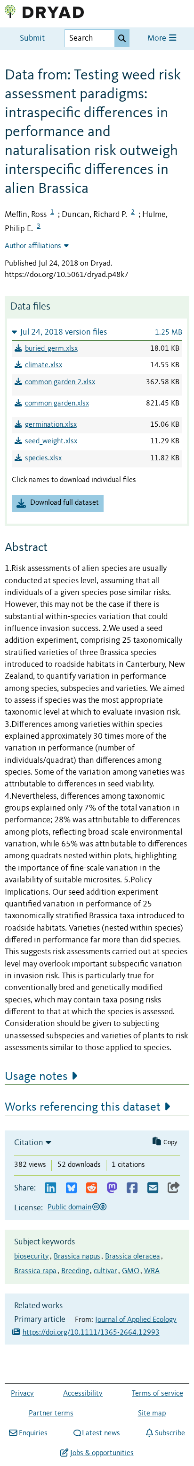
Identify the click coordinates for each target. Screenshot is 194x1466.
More (157, 38)
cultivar (105, 1271)
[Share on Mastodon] (111, 1188)
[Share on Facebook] (132, 1188)
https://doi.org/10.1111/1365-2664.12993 (91, 1333)
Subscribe (170, 1433)
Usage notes (36, 1076)
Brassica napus (77, 1256)
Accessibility (83, 1393)
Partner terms (51, 1413)
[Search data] (121, 38)
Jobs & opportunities (101, 1453)
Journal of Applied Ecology (136, 1320)
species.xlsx (43, 458)
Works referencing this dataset (83, 1107)
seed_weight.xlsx (51, 441)
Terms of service (157, 1393)
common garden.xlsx (57, 403)
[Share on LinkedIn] (50, 1188)
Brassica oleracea (132, 1256)
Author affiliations (33, 246)
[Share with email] (152, 1188)
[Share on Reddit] (91, 1188)
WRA (152, 1271)
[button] (97, 332)
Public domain (69, 1207)
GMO (130, 1271)
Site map (152, 1413)
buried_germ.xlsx (51, 349)
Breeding (75, 1271)
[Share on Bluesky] (71, 1188)
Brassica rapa (35, 1271)
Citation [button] (28, 1142)
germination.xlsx (51, 425)
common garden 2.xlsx (60, 382)
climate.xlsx (43, 365)
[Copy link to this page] (174, 1188)
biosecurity (31, 1256)
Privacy (22, 1393)
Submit (32, 38)
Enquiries (33, 1433)
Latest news (101, 1433)
